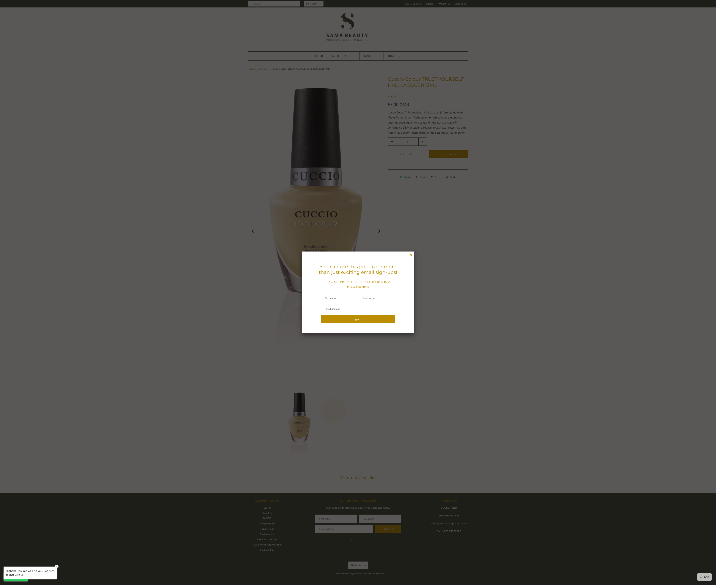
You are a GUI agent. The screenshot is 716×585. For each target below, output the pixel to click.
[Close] (410, 254)
